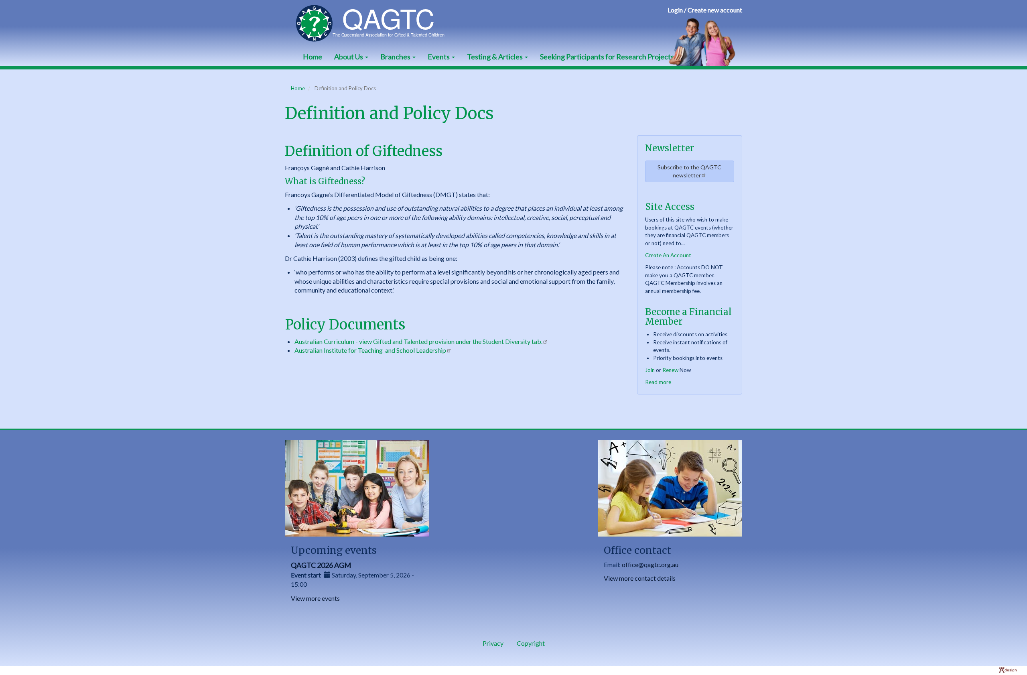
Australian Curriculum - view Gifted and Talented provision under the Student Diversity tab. (418, 341)
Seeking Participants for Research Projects (607, 56)
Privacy (493, 643)
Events (439, 56)
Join (650, 370)
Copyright (531, 643)
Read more (658, 382)
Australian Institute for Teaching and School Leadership (370, 350)
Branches (396, 56)
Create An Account (668, 255)
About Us (349, 56)
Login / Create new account (705, 10)
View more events (315, 598)
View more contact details (640, 578)
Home (312, 56)
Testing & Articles (495, 56)
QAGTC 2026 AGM (321, 565)
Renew (670, 370)
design (1011, 670)
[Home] (374, 23)
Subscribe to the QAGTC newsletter (689, 171)
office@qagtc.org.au (650, 564)
